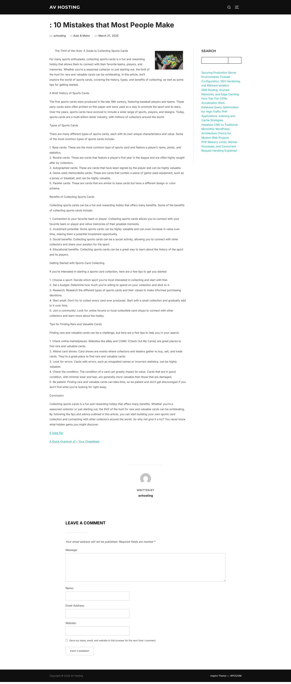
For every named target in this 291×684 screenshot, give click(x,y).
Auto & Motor (81, 35)
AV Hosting (65, 7)
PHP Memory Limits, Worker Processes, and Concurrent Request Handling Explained (219, 146)
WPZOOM (235, 675)
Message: (72, 550)
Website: (71, 623)
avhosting (60, 35)
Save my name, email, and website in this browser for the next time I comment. (112, 640)
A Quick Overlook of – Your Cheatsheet (74, 441)
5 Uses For (56, 432)
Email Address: (75, 605)
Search (208, 51)
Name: (70, 588)
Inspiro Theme (218, 675)
